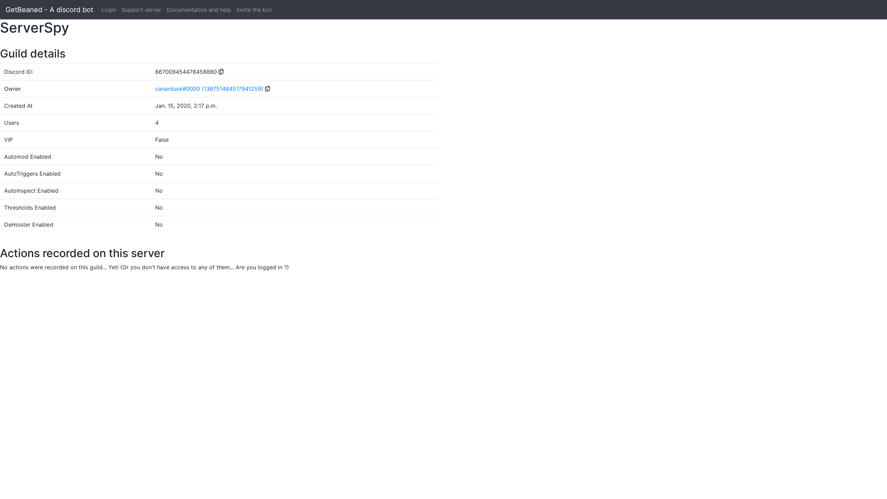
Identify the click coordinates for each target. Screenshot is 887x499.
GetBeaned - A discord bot (49, 10)
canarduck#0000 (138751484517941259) (209, 88)
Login (109, 9)
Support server (141, 9)
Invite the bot (254, 9)
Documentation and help (199, 9)
